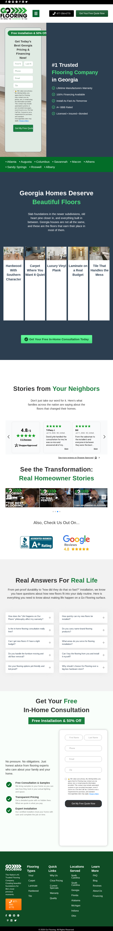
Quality (53, 898)
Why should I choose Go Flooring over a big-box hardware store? (80, 667)
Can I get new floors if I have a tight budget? (24, 642)
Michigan (75, 905)
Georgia (75, 890)
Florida (74, 895)
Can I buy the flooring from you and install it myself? (80, 655)
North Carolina (75, 876)
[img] (26, 435)
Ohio (73, 916)
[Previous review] (9, 437)
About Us (97, 891)
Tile (30, 896)
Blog (95, 880)
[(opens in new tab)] (36, 542)
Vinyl (30, 875)
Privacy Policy (24, 121)
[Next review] (104, 437)
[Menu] (36, 13)
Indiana (75, 911)
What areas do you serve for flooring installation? (78, 642)
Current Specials (54, 887)
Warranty (54, 893)
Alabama (75, 900)
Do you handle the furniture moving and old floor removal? (25, 655)
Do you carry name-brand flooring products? (77, 630)
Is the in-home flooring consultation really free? (26, 630)
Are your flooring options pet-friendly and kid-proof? (26, 667)
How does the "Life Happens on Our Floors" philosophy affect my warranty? (25, 617)
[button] (92, 13)
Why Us (54, 875)
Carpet (31, 880)
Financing (98, 896)
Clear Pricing (56, 880)
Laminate (32, 886)
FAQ (95, 875)
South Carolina (75, 884)
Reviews (97, 886)
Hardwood (33, 891)
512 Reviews (25, 440)
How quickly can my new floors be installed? (77, 617)
